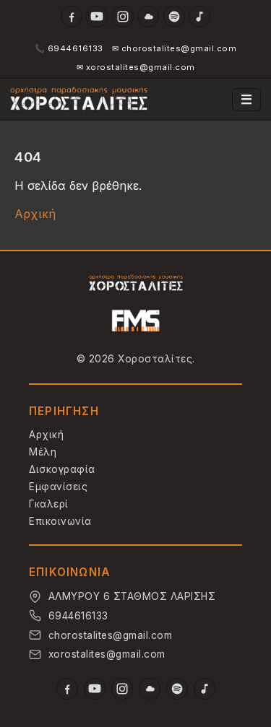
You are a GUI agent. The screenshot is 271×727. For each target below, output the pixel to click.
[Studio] (136, 321)
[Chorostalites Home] (136, 283)
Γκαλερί (49, 504)
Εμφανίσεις (58, 486)
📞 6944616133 (69, 48)
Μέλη (42, 452)
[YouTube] (97, 16)
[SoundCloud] (148, 16)
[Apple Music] (199, 16)
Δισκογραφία (62, 469)
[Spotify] (174, 16)
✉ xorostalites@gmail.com (136, 67)
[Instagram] (123, 16)
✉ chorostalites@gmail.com (174, 48)
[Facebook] (71, 16)
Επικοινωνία (60, 521)
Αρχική (35, 213)
